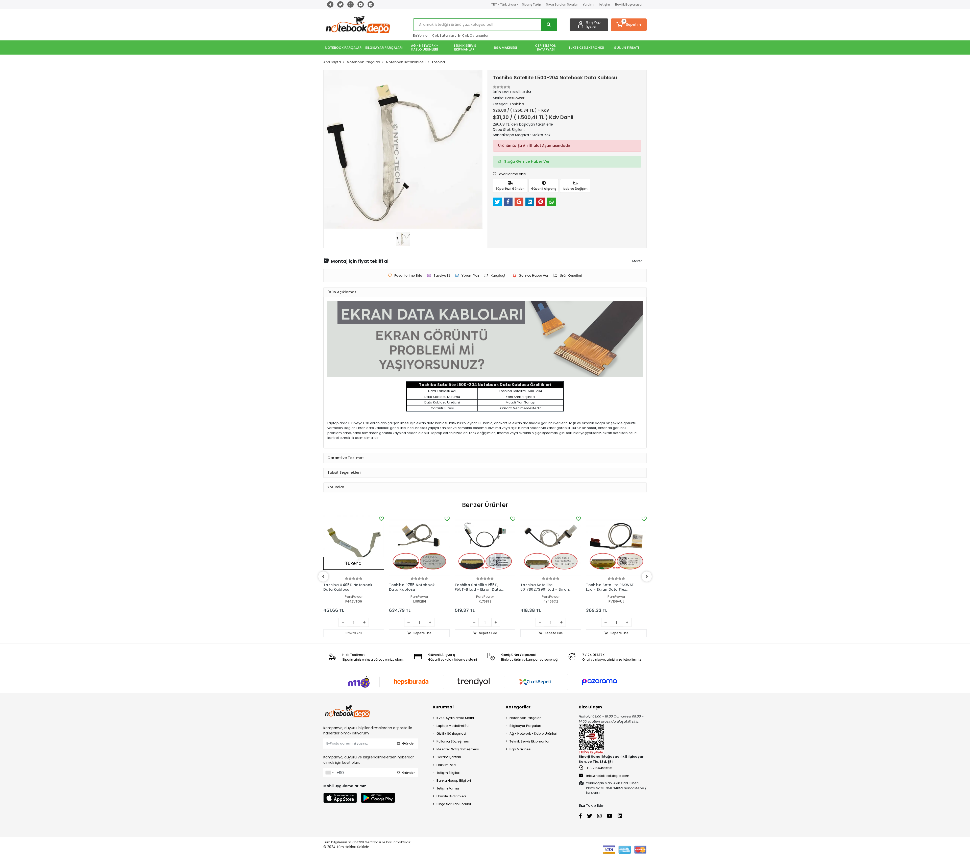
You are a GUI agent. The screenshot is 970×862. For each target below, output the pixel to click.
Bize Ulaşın (590, 707)
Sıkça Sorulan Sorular (562, 4)
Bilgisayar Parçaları (525, 725)
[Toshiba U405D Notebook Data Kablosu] (353, 545)
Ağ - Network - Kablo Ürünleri (533, 733)
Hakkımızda (446, 764)
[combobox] (329, 772)
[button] (629, 24)
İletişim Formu (448, 788)
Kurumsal (443, 707)
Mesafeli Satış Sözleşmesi (458, 749)
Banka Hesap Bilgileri (454, 780)
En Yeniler (421, 35)
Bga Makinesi (520, 749)
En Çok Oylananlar (473, 35)
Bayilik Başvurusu (628, 4)
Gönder (408, 743)
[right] (646, 576)
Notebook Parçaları (526, 717)
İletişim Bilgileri (448, 772)
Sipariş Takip (531, 4)
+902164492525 (599, 767)
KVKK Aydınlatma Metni (455, 717)
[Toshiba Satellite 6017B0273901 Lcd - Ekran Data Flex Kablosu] (550, 545)
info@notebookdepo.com (607, 775)
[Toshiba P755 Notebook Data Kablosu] (419, 545)
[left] (323, 576)
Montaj (637, 261)
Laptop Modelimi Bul (453, 725)
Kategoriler (518, 707)
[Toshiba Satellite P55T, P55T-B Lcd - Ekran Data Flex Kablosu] (485, 545)
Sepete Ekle (422, 633)
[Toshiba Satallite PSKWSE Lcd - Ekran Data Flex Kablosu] (616, 545)
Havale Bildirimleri (451, 796)
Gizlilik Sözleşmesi (451, 733)
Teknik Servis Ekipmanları (530, 741)
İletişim (604, 4)
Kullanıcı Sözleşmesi (453, 741)
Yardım (588, 4)
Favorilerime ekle (511, 174)
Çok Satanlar (443, 35)
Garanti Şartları (449, 757)
